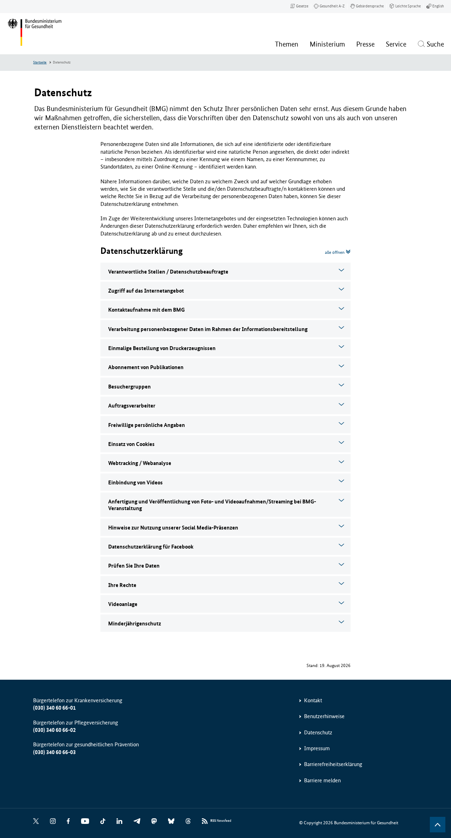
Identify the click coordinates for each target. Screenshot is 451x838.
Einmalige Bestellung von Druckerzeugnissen (162, 348)
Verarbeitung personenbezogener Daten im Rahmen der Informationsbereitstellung (208, 329)
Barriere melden (322, 780)
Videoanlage (122, 604)
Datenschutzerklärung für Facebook (150, 546)
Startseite (40, 62)
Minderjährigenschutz (134, 623)
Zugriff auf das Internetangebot (146, 290)
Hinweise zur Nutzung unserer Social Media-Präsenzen (173, 527)
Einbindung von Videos (135, 482)
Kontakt (313, 700)
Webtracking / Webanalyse (139, 463)
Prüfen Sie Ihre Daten (134, 565)
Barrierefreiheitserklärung (333, 764)
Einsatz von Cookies (131, 444)
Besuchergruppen (129, 386)
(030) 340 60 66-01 (54, 707)
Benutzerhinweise (324, 716)
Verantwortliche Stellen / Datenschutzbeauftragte (168, 271)
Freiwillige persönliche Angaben (146, 425)
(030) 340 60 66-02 (54, 730)
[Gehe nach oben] (437, 824)
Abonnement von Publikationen (146, 367)
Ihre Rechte (122, 585)
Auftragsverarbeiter (131, 405)
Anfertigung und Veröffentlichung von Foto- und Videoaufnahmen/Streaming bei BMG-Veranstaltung (212, 505)
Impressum (317, 748)
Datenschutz (318, 732)
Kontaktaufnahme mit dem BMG (146, 309)
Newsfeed (220, 821)
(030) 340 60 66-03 (54, 752)
